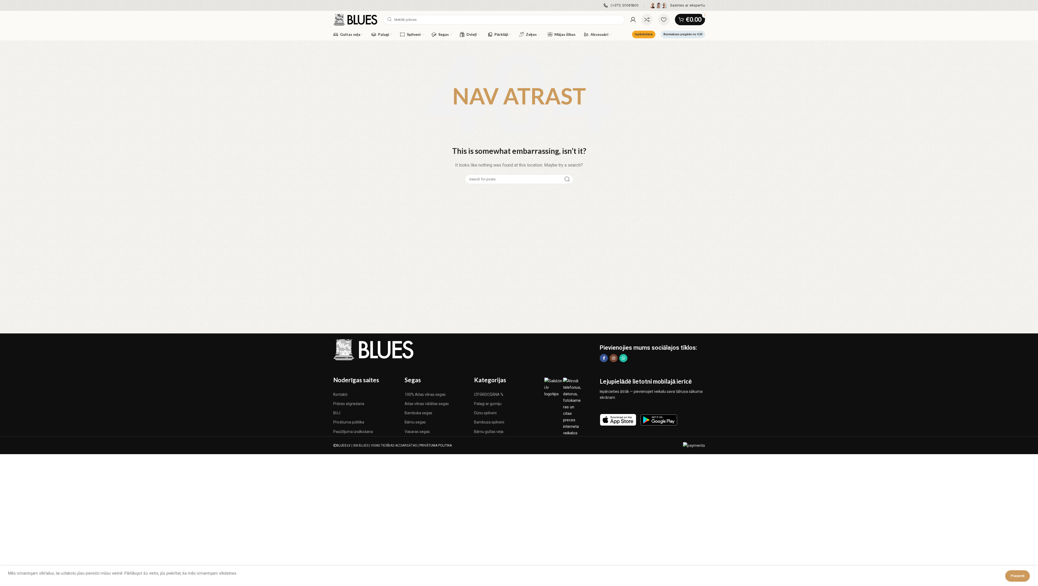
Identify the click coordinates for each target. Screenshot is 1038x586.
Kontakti (340, 394)
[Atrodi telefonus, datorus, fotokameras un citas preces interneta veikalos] (572, 406)
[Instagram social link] (614, 358)
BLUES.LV (344, 445)
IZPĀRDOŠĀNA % (488, 394)
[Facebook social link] (604, 358)
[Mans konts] (633, 19)
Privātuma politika (348, 422)
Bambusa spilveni (489, 422)
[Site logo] (355, 19)
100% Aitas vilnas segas (425, 394)
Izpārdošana (644, 34)
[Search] (567, 179)
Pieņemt (1017, 576)
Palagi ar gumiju (487, 404)
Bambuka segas (418, 413)
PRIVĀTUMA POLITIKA (435, 445)
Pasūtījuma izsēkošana (353, 431)
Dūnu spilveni (485, 413)
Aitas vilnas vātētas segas (427, 404)
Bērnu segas (415, 422)
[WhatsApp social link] (623, 358)
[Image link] (374, 349)
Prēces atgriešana (348, 404)
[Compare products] (647, 19)
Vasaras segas (417, 431)
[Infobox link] (621, 5)
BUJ (336, 413)
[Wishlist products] (663, 19)
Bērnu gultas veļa (488, 431)
